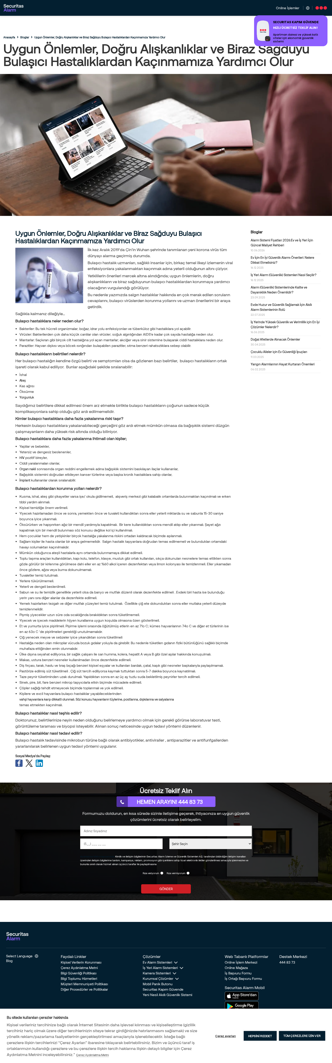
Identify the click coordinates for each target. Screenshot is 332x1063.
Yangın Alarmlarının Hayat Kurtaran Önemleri (283, 366)
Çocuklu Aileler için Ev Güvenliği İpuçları (279, 354)
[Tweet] (29, 763)
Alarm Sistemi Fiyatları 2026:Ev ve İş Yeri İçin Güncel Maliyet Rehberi (282, 245)
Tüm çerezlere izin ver (302, 1036)
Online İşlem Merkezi (241, 962)
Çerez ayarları (225, 1036)
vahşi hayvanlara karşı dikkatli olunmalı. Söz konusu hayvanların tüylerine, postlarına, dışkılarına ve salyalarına (96, 699)
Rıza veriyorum (151, 873)
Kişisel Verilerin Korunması (81, 962)
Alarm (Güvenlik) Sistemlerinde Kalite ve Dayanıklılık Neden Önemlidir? (279, 292)
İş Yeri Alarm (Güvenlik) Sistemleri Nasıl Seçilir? (283, 277)
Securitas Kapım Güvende (163, 989)
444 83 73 (287, 962)
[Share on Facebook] (19, 763)
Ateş (22, 380)
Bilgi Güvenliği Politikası (78, 973)
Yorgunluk (26, 397)
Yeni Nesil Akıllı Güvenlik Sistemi (167, 995)
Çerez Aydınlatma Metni (79, 968)
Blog (9, 961)
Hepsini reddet (260, 1036)
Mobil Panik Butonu (158, 984)
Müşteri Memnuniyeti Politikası (84, 984)
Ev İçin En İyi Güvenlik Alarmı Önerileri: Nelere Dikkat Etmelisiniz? (282, 262)
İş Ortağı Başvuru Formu (243, 978)
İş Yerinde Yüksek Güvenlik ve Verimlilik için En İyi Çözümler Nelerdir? (285, 327)
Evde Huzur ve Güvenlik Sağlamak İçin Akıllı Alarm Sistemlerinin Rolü (281, 309)
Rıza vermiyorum (176, 873)
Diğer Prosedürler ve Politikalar (84, 989)
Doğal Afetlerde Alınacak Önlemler (275, 341)
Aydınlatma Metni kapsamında (97, 856)
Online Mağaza (236, 968)
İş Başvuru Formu (238, 973)
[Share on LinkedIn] (39, 763)
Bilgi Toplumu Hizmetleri (79, 978)
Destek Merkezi (293, 956)
